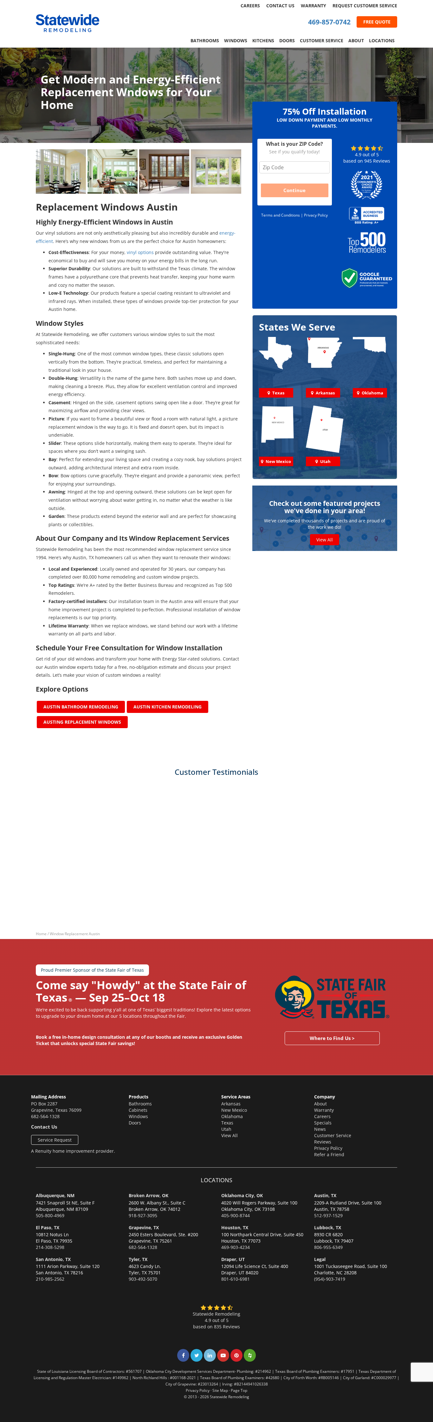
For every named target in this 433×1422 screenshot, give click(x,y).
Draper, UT (233, 1259)
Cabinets (138, 1110)
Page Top (239, 1390)
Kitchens (263, 40)
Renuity (43, 1151)
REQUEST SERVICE (365, 6)
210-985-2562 (50, 1279)
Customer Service (321, 40)
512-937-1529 (328, 1215)
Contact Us (280, 6)
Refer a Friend (329, 1154)
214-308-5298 (50, 1247)
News (320, 1129)
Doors (287, 40)
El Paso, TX (47, 1227)
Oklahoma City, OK (242, 1195)
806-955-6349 (328, 1247)
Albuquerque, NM (55, 1195)
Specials (323, 1123)
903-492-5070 (143, 1279)
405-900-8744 (235, 1215)
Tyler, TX (138, 1259)
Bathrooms (205, 40)
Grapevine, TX (144, 1227)
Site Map (220, 1390)
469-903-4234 (235, 1247)
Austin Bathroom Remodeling (80, 707)
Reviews (322, 1142)
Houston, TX (234, 1227)
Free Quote (377, 22)
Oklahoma (232, 1116)
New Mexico (234, 1110)
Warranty (313, 6)
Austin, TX (325, 1195)
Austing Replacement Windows (82, 722)
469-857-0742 (329, 21)
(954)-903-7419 (329, 1279)
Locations (382, 40)
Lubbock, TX (327, 1227)
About (356, 40)
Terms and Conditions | (282, 215)
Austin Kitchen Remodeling (167, 707)
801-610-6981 (235, 1279)
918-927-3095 (143, 1215)
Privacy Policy (316, 215)
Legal (320, 1259)
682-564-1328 (45, 1116)
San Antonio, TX (53, 1259)
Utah (226, 1129)
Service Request (55, 1140)
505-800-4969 (50, 1215)
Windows (235, 40)
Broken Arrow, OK (148, 1195)
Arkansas (231, 1104)
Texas (227, 1123)
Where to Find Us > (332, 1038)
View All (324, 540)
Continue (294, 190)
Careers (250, 6)
